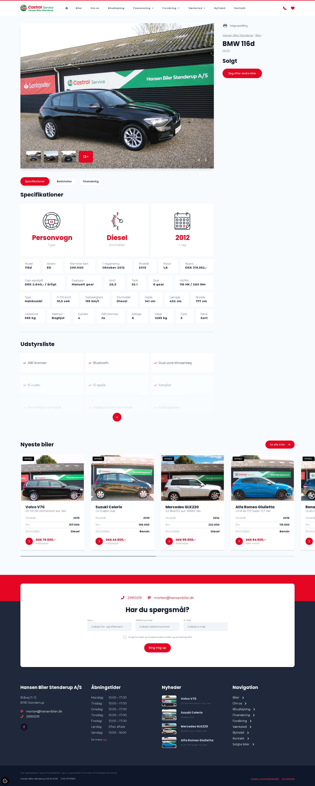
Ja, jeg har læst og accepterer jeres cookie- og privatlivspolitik (160, 637)
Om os (95, 8)
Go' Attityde (288, 778)
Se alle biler (278, 444)
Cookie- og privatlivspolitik (265, 778)
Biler (79, 8)
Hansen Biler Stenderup (238, 35)
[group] (117, 95)
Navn (90, 620)
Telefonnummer (144, 620)
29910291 (134, 598)
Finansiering (91, 181)
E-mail (187, 620)
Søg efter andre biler (242, 73)
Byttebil (219, 8)
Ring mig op (157, 648)
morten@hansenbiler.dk (173, 598)
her (105, 739)
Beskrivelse (64, 181)
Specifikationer (35, 181)
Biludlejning (116, 8)
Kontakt (240, 8)
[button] (199, 160)
